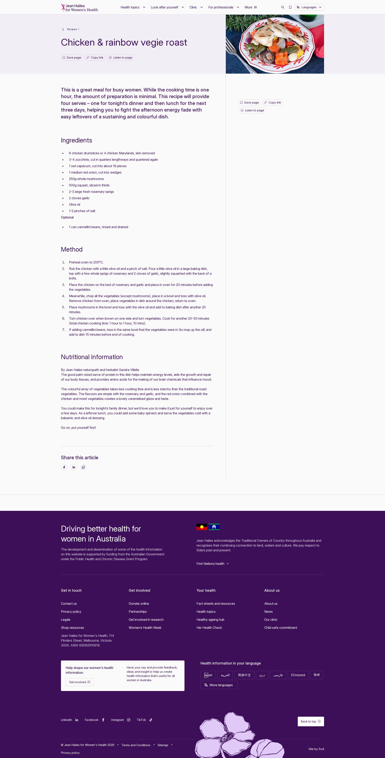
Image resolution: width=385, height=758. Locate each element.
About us (271, 604)
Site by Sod (316, 749)
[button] (133, 7)
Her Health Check (209, 628)
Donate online (139, 604)
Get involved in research (146, 620)
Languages (309, 7)
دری (262, 675)
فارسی (278, 675)
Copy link (96, 58)
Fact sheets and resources (216, 604)
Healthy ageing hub (210, 620)
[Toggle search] (283, 7)
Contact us (69, 604)
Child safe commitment (280, 628)
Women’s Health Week (145, 628)
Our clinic (271, 620)
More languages (221, 685)
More (248, 7)
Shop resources (72, 628)
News (268, 612)
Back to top (308, 721)
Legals (65, 620)
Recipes (72, 29)
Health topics (206, 612)
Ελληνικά (298, 675)
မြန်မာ (208, 675)
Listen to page (122, 57)
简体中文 (244, 675)
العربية (225, 675)
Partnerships (138, 612)
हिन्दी (317, 675)
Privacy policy (71, 612)
